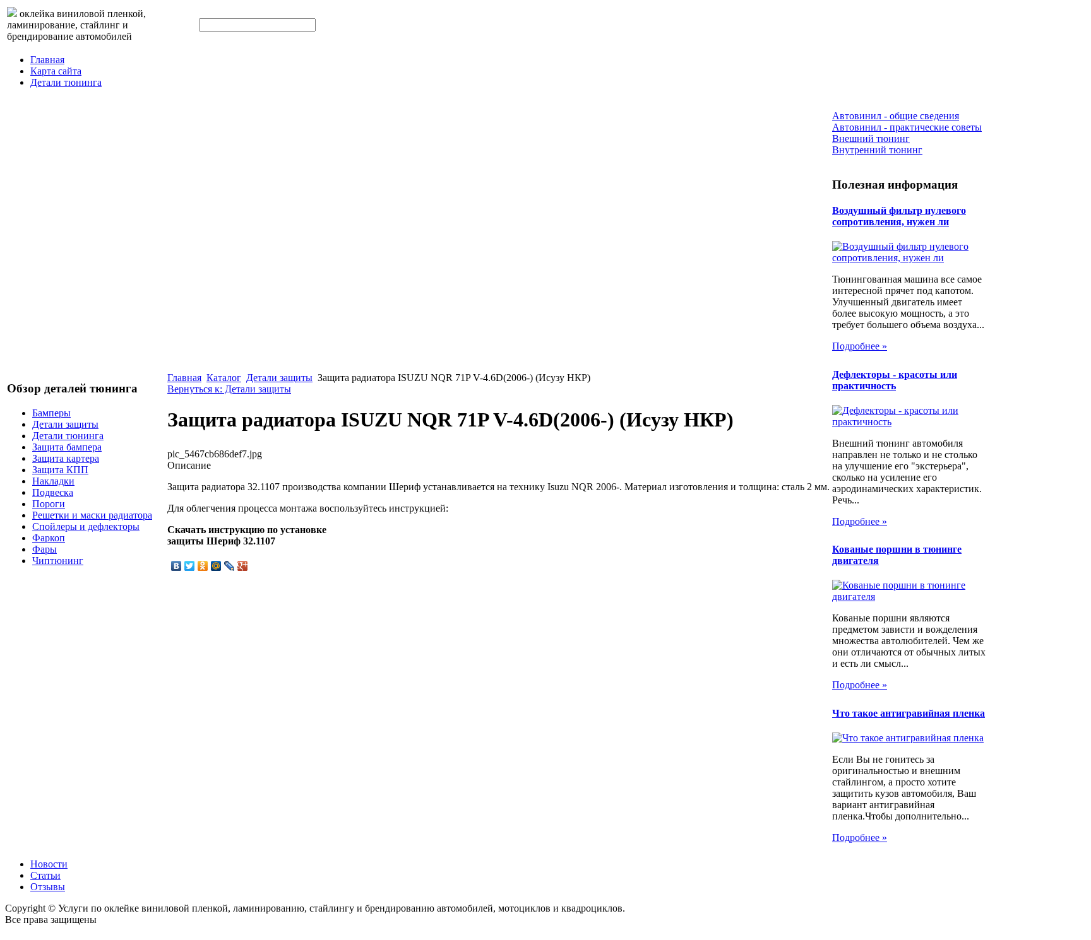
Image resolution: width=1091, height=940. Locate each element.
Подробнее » (859, 346)
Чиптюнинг (57, 560)
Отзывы (47, 886)
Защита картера (65, 458)
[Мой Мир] (216, 566)
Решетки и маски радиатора (92, 515)
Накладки (53, 481)
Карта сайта (55, 71)
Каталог (223, 377)
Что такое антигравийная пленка (908, 713)
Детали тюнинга (66, 82)
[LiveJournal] (229, 566)
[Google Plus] (242, 566)
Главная (47, 59)
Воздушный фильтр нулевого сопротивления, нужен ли (899, 216)
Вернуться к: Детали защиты (229, 389)
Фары (44, 549)
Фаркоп (48, 537)
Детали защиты (65, 424)
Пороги (48, 503)
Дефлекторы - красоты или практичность (894, 380)
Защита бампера (67, 447)
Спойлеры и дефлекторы (86, 526)
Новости (49, 864)
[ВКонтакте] (176, 566)
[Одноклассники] (203, 566)
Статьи (45, 875)
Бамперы (51, 413)
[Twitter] (189, 566)
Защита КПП (60, 469)
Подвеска (52, 492)
